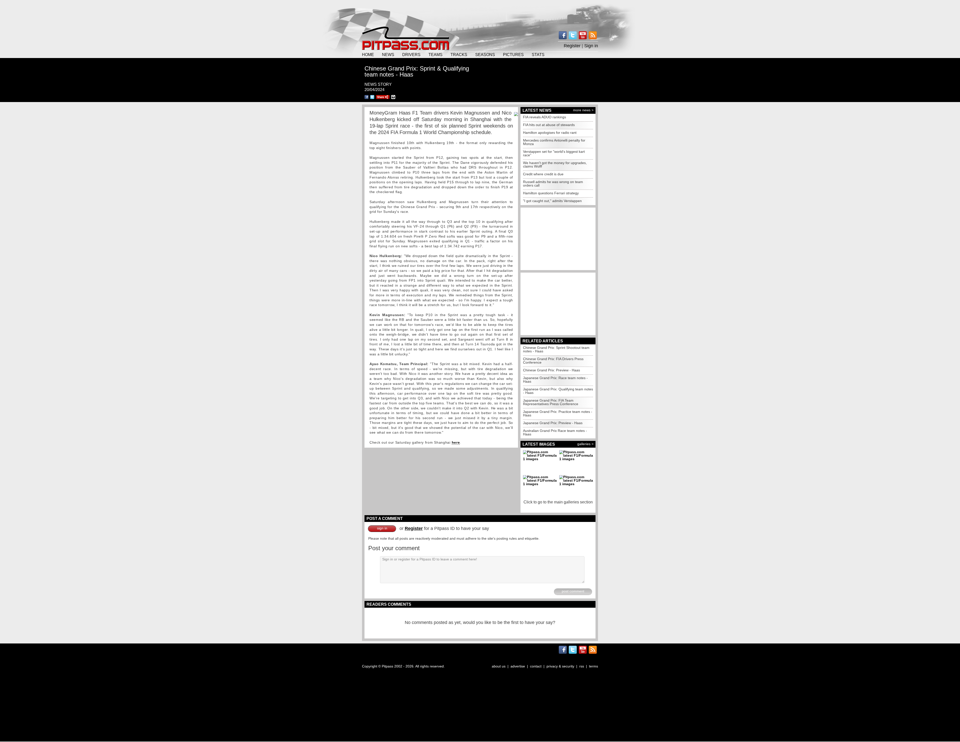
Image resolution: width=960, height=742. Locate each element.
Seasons (485, 54)
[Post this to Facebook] (366, 97)
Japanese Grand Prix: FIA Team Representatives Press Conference (550, 402)
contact (536, 666)
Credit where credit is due (543, 174)
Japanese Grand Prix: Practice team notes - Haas (557, 413)
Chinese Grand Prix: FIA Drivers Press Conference (553, 360)
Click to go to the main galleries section (558, 502)
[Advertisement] (480, 12)
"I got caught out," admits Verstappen (552, 201)
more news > (583, 110)
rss (581, 666)
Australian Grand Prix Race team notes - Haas (555, 432)
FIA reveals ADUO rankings (544, 117)
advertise (517, 666)
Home (368, 54)
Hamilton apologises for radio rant (549, 133)
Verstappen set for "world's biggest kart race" (554, 153)
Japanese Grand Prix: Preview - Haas (552, 423)
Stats (538, 54)
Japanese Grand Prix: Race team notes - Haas (555, 379)
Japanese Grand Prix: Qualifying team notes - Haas (558, 391)
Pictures (513, 54)
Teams (435, 54)
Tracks (458, 54)
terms (593, 666)
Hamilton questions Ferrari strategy (551, 193)
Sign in (591, 45)
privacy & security (560, 666)
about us (499, 666)
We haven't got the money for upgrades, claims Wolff (555, 164)
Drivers (411, 54)
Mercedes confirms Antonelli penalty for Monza (554, 142)
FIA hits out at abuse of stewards (549, 125)
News (388, 54)
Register (572, 45)
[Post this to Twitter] (372, 97)
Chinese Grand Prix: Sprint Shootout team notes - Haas (556, 349)
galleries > (585, 444)
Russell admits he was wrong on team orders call (553, 183)
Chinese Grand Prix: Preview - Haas (551, 370)
